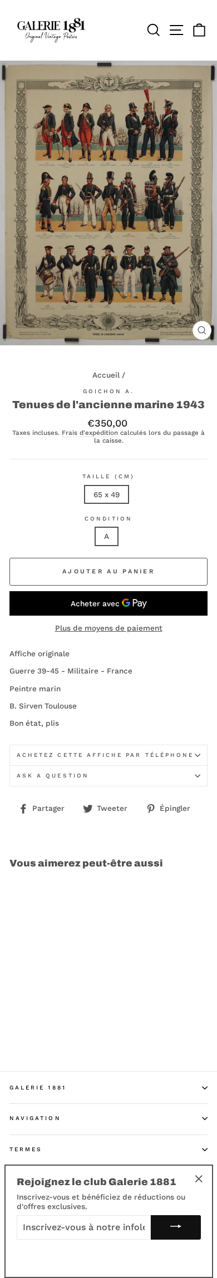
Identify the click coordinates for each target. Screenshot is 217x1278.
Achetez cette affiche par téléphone (105, 755)
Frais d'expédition (90, 433)
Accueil (106, 374)
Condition (108, 519)
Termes (25, 1149)
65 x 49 (106, 494)
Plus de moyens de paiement (108, 627)
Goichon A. (109, 391)
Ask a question (53, 775)
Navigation (35, 1118)
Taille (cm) (108, 476)
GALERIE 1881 (37, 1087)
